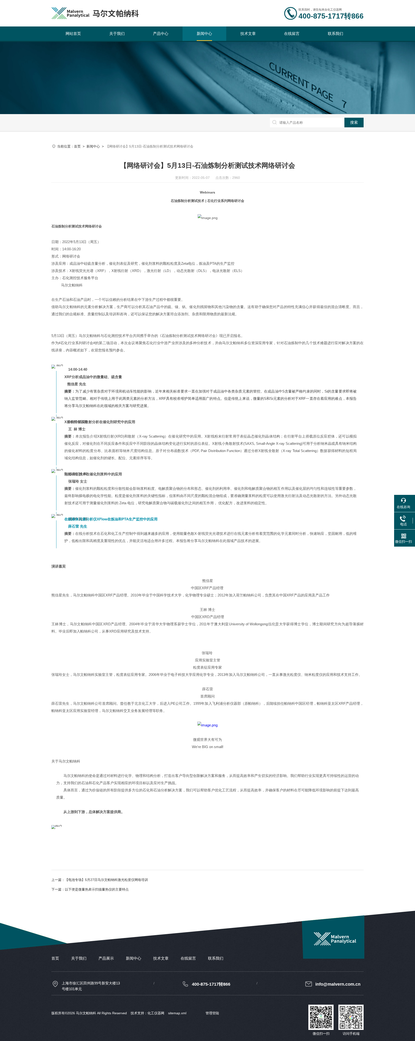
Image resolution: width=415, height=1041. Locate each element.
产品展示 (106, 958)
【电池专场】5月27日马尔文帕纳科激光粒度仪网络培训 (106, 880)
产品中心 (160, 34)
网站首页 (73, 34)
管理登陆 (212, 1013)
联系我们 (335, 34)
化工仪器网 (155, 1013)
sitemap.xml (177, 1013)
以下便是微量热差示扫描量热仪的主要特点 (97, 889)
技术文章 (248, 34)
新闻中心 (204, 34)
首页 (77, 146)
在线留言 (291, 34)
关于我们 (117, 34)
